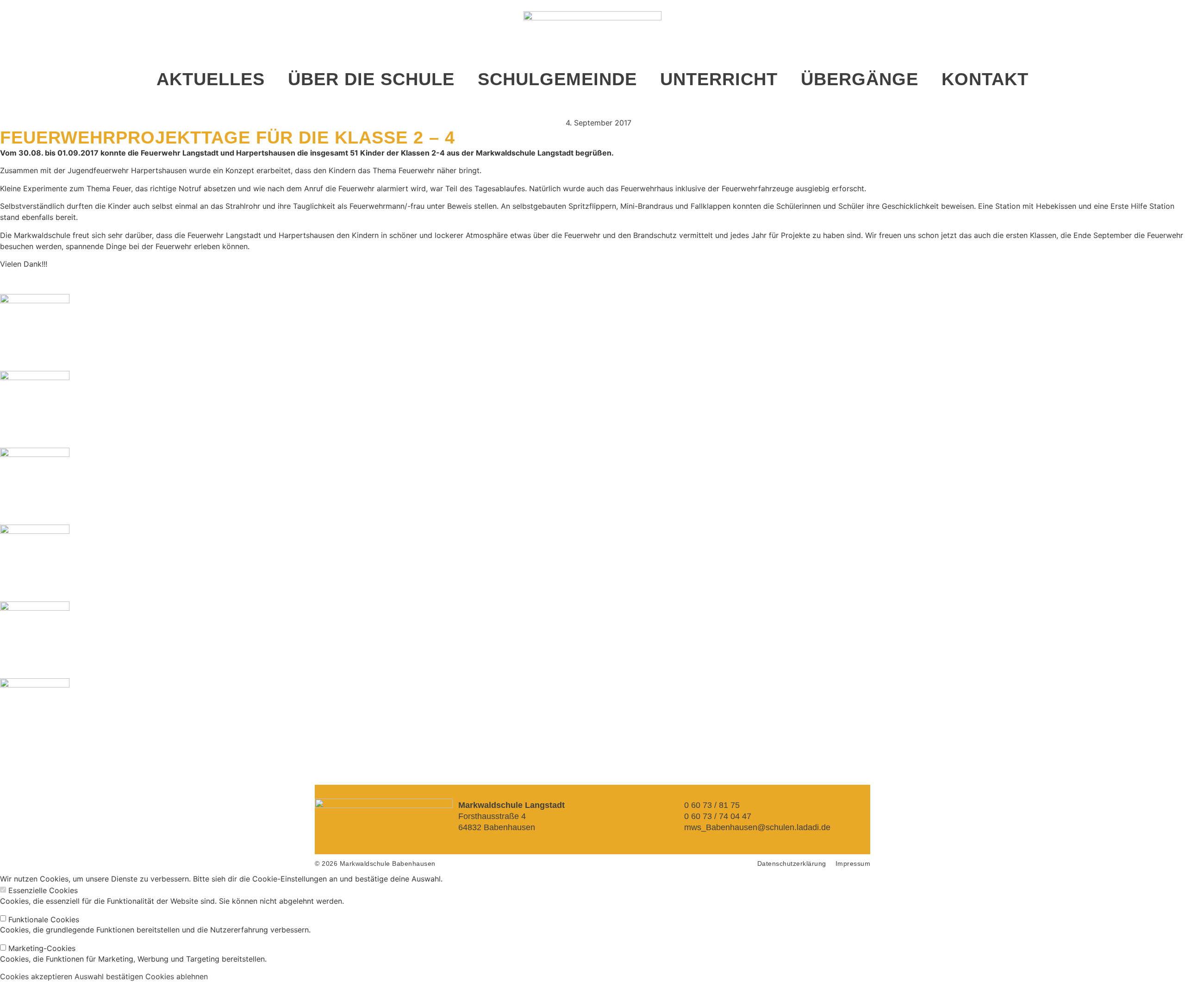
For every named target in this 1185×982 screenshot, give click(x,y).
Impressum (853, 863)
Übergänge (859, 79)
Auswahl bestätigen (109, 976)
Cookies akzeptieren (36, 976)
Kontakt (985, 79)
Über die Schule (371, 79)
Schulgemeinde (557, 79)
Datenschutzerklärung (791, 863)
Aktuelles (210, 79)
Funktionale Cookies (43, 919)
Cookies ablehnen (176, 976)
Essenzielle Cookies (43, 890)
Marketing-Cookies (41, 948)
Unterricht (719, 79)
